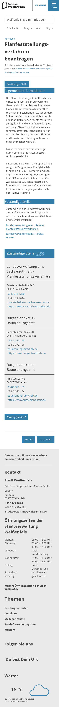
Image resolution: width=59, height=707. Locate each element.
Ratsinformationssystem (20, 624)
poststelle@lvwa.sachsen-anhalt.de (28, 302)
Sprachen (40, 5)
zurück (29, 439)
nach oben (46, 439)
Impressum (32, 459)
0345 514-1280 (16, 293)
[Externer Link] (7, 651)
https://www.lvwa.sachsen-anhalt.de (28, 306)
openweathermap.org (23, 698)
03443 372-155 (16, 340)
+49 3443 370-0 (14, 503)
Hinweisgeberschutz (34, 455)
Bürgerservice (32, 28)
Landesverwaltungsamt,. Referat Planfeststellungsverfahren (25, 227)
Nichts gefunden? (16, 417)
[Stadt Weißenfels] (29, 495)
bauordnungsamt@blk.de (22, 349)
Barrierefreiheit (14, 459)
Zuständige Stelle (17, 84)
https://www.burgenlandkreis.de (26, 353)
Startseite (13, 28)
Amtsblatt (11, 613)
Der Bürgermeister (16, 608)
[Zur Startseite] (13, 5)
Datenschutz (13, 455)
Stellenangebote (15, 619)
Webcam (10, 630)
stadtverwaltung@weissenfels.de (26, 511)
